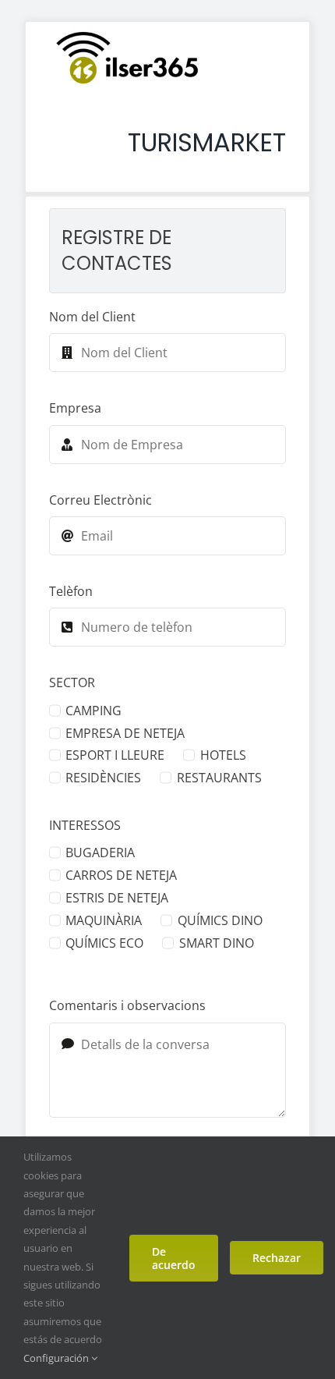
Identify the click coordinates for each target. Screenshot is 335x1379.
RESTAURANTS (219, 777)
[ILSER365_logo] (127, 32)
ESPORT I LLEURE (114, 755)
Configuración (57, 1358)
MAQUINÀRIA (103, 920)
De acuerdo (174, 1258)
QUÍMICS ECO (104, 943)
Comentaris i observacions (127, 1005)
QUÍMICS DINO (220, 920)
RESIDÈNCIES (103, 777)
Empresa (75, 408)
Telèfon (71, 591)
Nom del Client (92, 316)
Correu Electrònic (100, 500)
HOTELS (222, 755)
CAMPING (93, 710)
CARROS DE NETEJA (121, 875)
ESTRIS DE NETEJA (116, 897)
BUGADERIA (100, 852)
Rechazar (276, 1257)
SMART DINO (216, 943)
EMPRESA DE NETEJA (125, 733)
